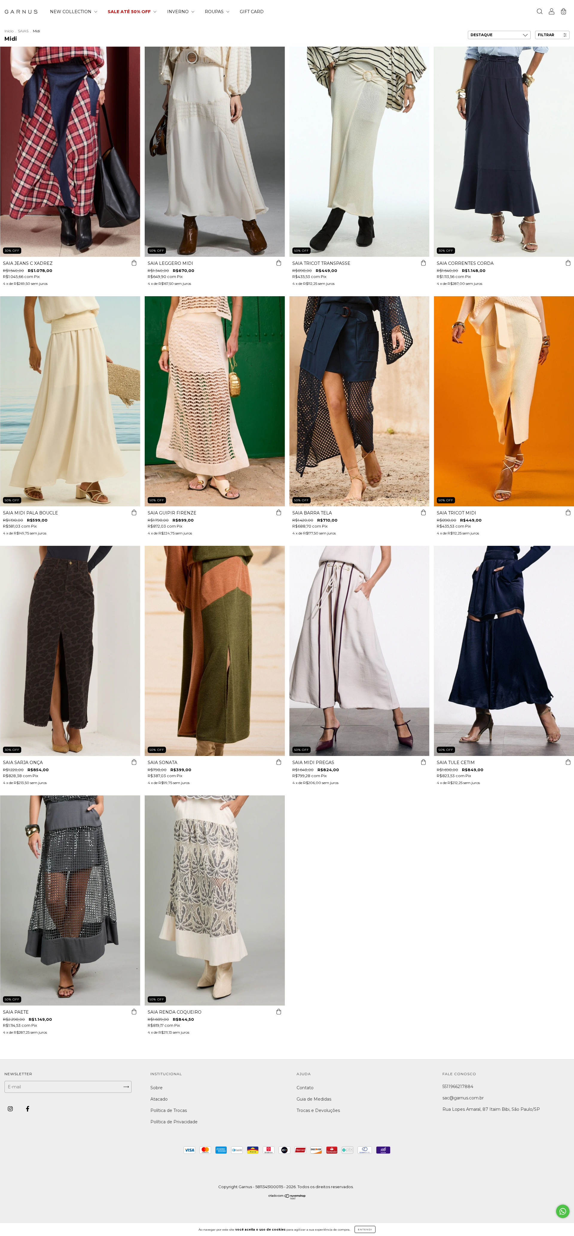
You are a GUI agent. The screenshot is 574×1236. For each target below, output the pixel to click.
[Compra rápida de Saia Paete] (134, 1011)
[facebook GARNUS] (27, 1109)
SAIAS (23, 31)
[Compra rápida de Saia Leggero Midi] (279, 263)
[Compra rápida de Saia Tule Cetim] (568, 762)
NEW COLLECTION (71, 11)
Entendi (365, 1229)
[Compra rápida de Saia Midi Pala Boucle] (134, 512)
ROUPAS (215, 11)
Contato (305, 1087)
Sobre (156, 1087)
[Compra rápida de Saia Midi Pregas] (423, 762)
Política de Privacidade (174, 1122)
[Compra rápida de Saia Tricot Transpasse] (423, 263)
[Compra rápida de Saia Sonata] (279, 762)
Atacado (159, 1099)
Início (8, 31)
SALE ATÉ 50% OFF (130, 11)
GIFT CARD (252, 11)
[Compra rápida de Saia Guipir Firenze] (279, 512)
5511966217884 (457, 1086)
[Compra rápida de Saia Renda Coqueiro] (279, 1011)
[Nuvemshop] (287, 1198)
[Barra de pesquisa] (540, 12)
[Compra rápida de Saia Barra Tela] (423, 512)
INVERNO (178, 11)
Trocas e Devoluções (318, 1110)
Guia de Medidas (314, 1099)
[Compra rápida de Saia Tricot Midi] (568, 512)
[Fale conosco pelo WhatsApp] (563, 1211)
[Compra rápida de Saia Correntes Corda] (568, 263)
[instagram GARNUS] (10, 1109)
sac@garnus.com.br (463, 1098)
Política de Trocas (168, 1110)
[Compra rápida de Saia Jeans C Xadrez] (134, 263)
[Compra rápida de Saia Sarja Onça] (134, 762)
